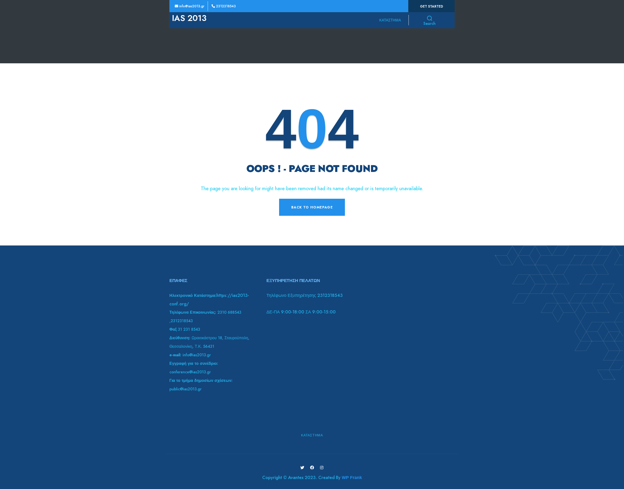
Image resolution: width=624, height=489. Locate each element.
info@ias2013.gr (191, 6)
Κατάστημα (390, 20)
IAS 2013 (189, 18)
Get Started (431, 6)
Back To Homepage (312, 207)
